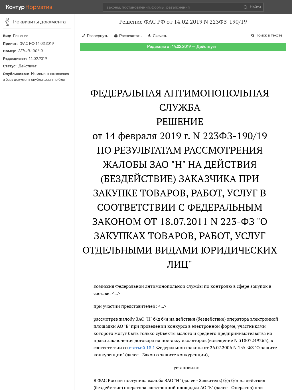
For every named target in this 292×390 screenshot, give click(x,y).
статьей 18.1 (142, 347)
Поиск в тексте (269, 35)
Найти (255, 7)
